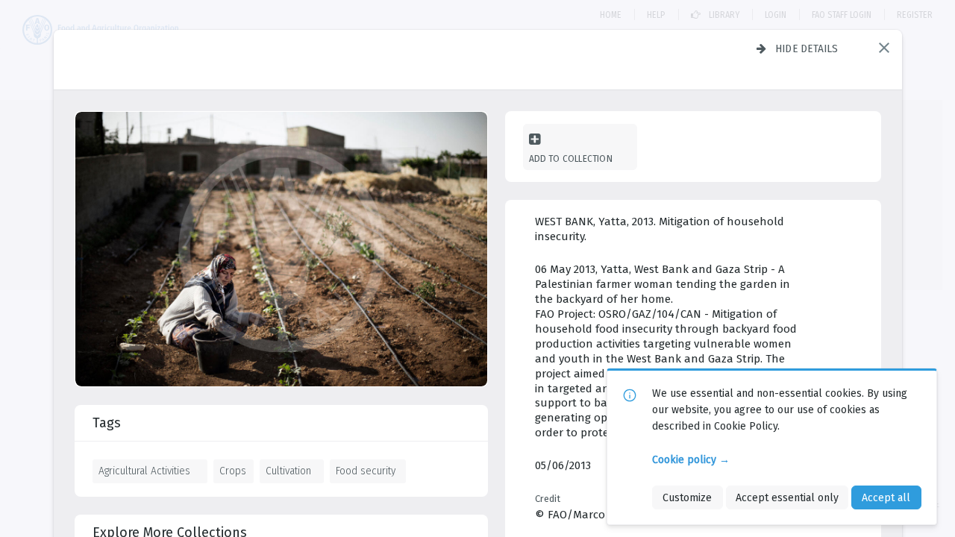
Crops (232, 470)
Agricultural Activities (144, 470)
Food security (365, 470)
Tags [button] (107, 423)
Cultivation (288, 470)
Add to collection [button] (571, 158)
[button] (884, 48)
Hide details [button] (807, 48)
